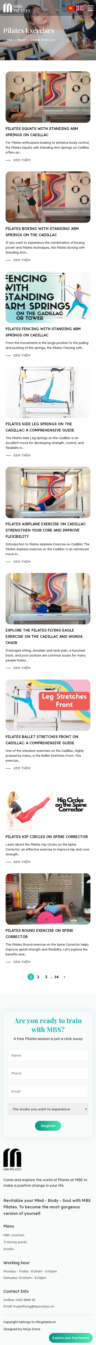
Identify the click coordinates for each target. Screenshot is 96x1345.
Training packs (15, 1242)
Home (7, 40)
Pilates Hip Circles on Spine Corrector (47, 836)
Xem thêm (21, 160)
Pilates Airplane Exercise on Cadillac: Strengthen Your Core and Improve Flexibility (46, 530)
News (21, 40)
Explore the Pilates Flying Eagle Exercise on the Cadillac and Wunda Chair (44, 636)
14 (56, 976)
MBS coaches (13, 1235)
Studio (8, 1249)
